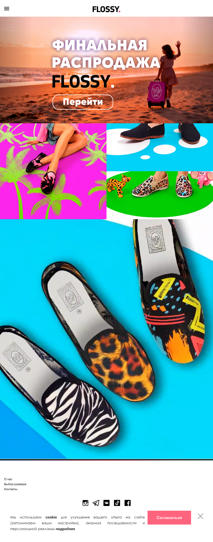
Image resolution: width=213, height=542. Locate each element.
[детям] (159, 195)
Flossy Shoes (106, 8)
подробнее (65, 529)
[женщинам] (53, 171)
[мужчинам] (159, 147)
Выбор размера (15, 484)
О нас (8, 479)
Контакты (10, 489)
